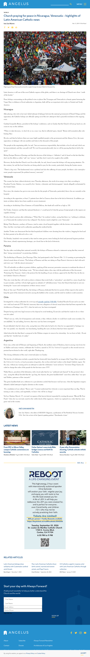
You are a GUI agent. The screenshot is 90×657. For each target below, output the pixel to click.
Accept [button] (83, 653)
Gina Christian (35, 572)
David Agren (7, 572)
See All (80, 463)
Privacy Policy (30, 653)
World (6, 12)
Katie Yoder (35, 455)
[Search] (70, 4)
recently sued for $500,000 (47, 302)
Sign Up (55, 616)
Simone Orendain (65, 455)
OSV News (63, 572)
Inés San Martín (9, 23)
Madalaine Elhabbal (9, 455)
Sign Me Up (8, 613)
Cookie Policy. (41, 653)
